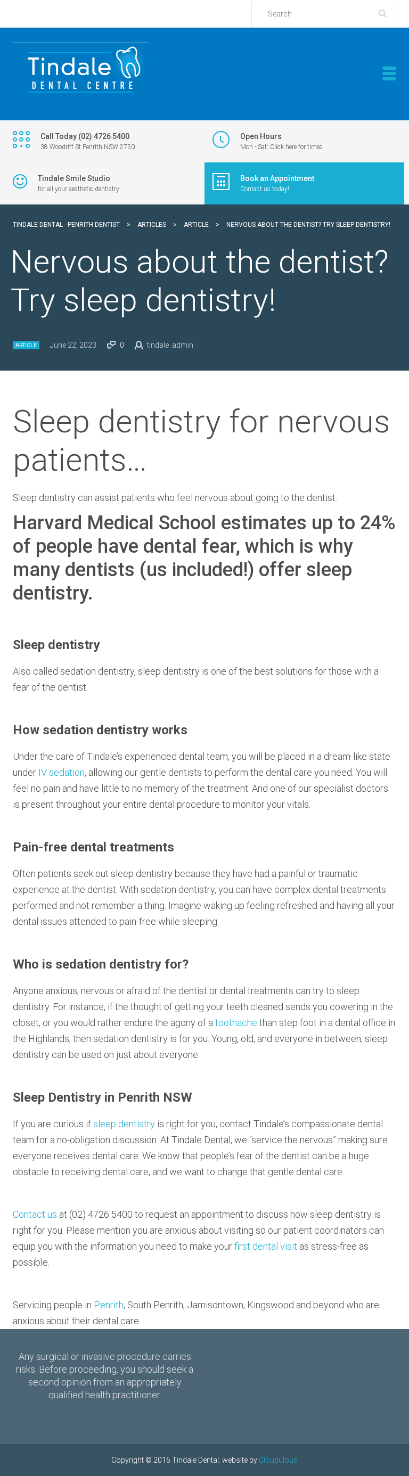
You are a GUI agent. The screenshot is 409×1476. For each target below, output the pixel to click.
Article (26, 345)
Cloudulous (278, 1460)
